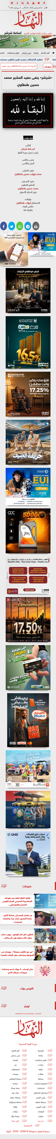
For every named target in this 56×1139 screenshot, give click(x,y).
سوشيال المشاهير (41, 1092)
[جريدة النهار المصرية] (28, 41)
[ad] (28, 290)
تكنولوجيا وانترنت (40, 1083)
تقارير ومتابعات (13, 52)
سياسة (15, 1083)
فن (15, 1064)
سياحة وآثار (15, 1116)
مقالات (41, 1074)
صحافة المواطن (15, 1078)
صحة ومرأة (15, 1088)
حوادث (40, 1064)
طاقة (15, 1106)
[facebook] (44, 3)
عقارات (40, 1116)
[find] (22, 3)
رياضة (36, 52)
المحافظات (15, 1069)
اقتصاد (15, 1060)
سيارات (15, 1111)
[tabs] (12, 3)
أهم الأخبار (45, 52)
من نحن (41, 1120)
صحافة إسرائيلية (15, 1102)
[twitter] (38, 3)
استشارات (41, 1088)
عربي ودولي (26, 52)
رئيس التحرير (40, 1097)
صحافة (40, 1078)
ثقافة (41, 1069)
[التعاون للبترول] (28, 531)
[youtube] (33, 3)
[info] (17, 3)
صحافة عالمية (41, 1102)
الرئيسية (41, 1050)
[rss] (28, 3)
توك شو (15, 1092)
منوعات (47, 66)
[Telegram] (27, 226)
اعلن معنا (15, 1120)
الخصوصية (28, 1125)
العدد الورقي (41, 1106)
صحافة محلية (15, 1097)
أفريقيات (40, 1111)
